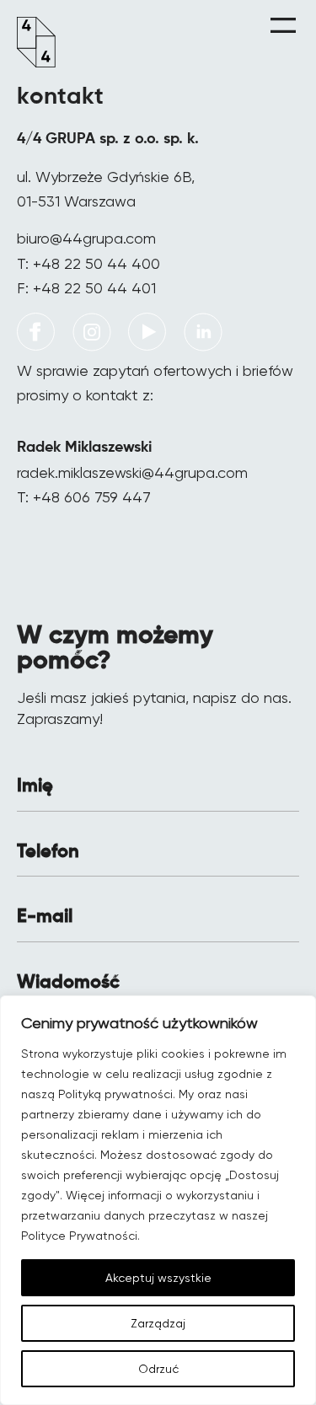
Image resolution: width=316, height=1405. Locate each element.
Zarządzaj (158, 1323)
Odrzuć (158, 1369)
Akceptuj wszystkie (158, 1277)
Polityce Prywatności (79, 1235)
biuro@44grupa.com (86, 238)
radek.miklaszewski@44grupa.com (132, 472)
